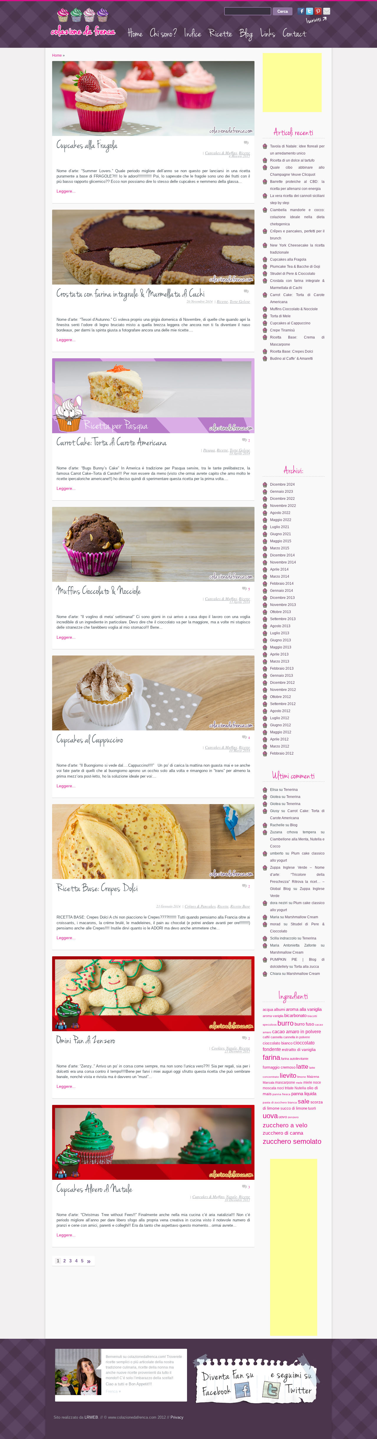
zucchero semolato (292, 1141)
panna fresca (281, 1094)
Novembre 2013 (283, 605)
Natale (231, 1048)
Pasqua (209, 450)
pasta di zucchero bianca (280, 1102)
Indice (193, 32)
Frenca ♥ (113, 1391)
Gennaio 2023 (281, 491)
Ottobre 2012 (280, 697)
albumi (279, 1009)
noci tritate (285, 1088)
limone (301, 1076)
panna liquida (303, 1093)
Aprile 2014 (279, 569)
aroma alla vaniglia (304, 1009)
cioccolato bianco (277, 1043)
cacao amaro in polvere (296, 1031)
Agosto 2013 (280, 626)
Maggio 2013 (280, 647)
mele (299, 1082)
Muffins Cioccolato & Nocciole (99, 590)
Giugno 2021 (280, 534)
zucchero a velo (285, 1125)
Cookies (217, 1048)
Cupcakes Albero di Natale (94, 1188)
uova (270, 1116)
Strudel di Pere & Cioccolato (292, 274)
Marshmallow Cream (301, 917)
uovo (283, 1117)
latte (302, 1066)
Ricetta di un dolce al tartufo (292, 160)
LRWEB (91, 1417)
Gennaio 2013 (281, 675)
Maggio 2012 (280, 732)
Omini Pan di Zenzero (86, 1039)
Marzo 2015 (279, 548)
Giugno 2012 (280, 725)
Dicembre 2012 (282, 683)
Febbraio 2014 (282, 583)
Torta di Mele (280, 316)
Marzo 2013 (279, 661)
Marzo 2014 (279, 576)
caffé (266, 1037)
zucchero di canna (283, 1133)
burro (285, 1023)
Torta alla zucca (306, 967)
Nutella (300, 1088)
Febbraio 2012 (282, 753)
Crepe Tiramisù (282, 330)
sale (304, 1101)
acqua (268, 1009)
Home (135, 32)
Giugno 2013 (280, 640)
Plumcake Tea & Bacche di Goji (295, 267)
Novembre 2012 (283, 690)
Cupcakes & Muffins (221, 152)
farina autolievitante (294, 1058)
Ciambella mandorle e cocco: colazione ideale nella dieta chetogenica (297, 217)
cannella (276, 1037)
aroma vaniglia (273, 1016)
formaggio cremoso (279, 1067)
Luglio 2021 (279, 527)
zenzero (293, 1117)
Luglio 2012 (279, 718)
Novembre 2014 (283, 562)
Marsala (268, 1082)
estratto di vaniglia (299, 1049)
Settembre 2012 (283, 704)
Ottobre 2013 (280, 612)
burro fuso (304, 1023)
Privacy (177, 1417)
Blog (246, 32)
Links (267, 32)
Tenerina (291, 790)
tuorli (312, 1108)
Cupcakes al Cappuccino (90, 738)
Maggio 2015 (280, 541)
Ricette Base (240, 906)
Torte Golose (240, 301)
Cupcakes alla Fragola (87, 144)
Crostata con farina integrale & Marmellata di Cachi (131, 293)
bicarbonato (295, 1015)
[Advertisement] (292, 82)
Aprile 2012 (279, 739)
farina (271, 1057)
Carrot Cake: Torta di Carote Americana (112, 441)
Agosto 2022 (280, 513)
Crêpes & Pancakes (200, 906)
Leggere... (66, 191)
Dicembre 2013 (282, 598)
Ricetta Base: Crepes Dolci (97, 887)
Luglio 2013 (279, 633)
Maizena (313, 1076)
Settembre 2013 (283, 619)
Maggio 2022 (280, 520)
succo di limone (293, 1108)
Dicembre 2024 (282, 484)
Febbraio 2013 (282, 668)
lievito (288, 1075)
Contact (294, 32)
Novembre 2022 (283, 506)
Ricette (220, 32)
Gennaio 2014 (281, 591)
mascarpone (285, 1082)
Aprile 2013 (279, 654)
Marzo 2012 (279, 746)
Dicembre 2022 (282, 499)
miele (307, 1082)
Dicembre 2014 (282, 555)
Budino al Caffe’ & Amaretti (291, 359)
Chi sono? (163, 32)
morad (275, 924)
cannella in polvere (296, 1037)
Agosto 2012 (280, 711)
